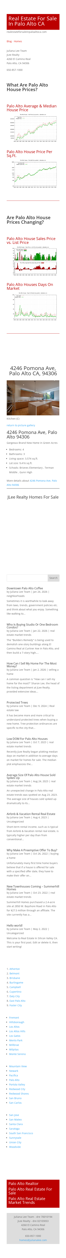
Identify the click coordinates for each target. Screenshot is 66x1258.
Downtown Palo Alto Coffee (25, 588)
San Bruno (15, 1098)
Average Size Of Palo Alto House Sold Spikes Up (31, 776)
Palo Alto (14, 1080)
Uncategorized (15, 821)
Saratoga (14, 1128)
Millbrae (14, 1045)
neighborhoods (16, 596)
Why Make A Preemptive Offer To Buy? (32, 850)
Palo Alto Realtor (23, 1183)
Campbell (15, 987)
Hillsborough (16, 1022)
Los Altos (14, 1026)
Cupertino (15, 991)
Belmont (14, 973)
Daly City (15, 996)
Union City (15, 1142)
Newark (13, 1070)
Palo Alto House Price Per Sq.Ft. (29, 153)
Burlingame (16, 982)
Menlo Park (15, 1040)
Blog (9, 41)
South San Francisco (21, 1133)
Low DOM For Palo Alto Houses (27, 739)
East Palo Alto (17, 1000)
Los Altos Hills (17, 1031)
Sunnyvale (15, 1137)
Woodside (15, 1147)
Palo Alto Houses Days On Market (30, 286)
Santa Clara (16, 1124)
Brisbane (15, 978)
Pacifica (13, 1075)
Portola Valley (17, 1084)
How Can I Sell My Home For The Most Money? (32, 664)
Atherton (15, 969)
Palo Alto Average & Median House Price (32, 107)
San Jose (14, 1115)
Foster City (16, 1005)
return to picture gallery (21, 425)
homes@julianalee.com (33, 1240)
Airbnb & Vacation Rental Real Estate (31, 814)
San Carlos (15, 1102)
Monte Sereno (17, 1054)
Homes (18, 41)
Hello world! (15, 925)
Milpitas (14, 1049)
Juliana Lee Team (20, 591)
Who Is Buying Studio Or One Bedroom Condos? (32, 626)
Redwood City (17, 1089)
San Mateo (15, 1119)
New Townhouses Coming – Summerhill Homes (33, 888)
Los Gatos (14, 1035)
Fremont (14, 1017)
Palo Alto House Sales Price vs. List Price (31, 240)
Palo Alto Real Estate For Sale (30, 1190)
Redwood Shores (19, 1093)
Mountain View (18, 1066)
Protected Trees (17, 702)
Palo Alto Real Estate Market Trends (26, 1200)
